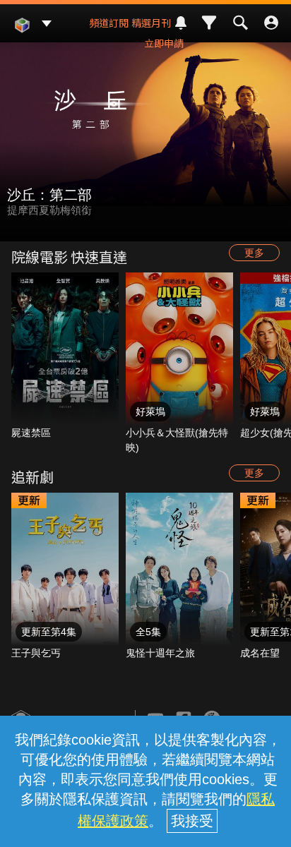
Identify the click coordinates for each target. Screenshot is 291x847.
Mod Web (21, 36)
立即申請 (164, 43)
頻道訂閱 (109, 23)
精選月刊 (151, 23)
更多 (254, 252)
